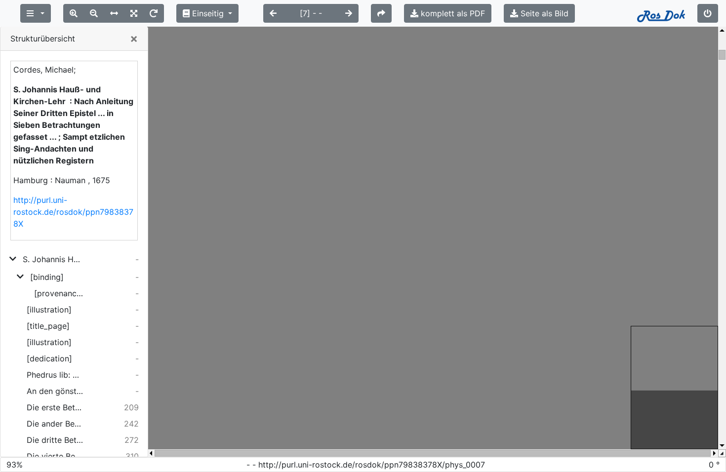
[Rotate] (153, 13)
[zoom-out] (93, 13)
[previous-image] (273, 13)
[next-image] (349, 13)
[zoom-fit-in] (134, 13)
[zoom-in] (73, 13)
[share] (381, 13)
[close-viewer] (707, 13)
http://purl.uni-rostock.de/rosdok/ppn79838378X (73, 212)
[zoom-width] (114, 13)
